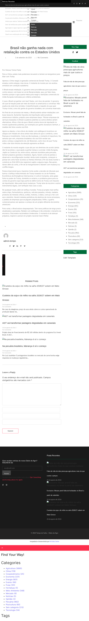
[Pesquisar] (77, 24)
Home (33, 9)
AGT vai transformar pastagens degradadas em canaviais (29, 323)
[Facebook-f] (73, 52)
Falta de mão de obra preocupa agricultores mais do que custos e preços (27, 5)
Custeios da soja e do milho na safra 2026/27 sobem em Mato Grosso (74, 144)
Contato (33, 20)
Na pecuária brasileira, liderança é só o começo (24, 346)
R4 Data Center (54, 541)
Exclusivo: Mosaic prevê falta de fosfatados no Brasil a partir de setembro (75, 116)
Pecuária (34, 15)
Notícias (34, 12)
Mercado (34, 17)
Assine (6, 474)
